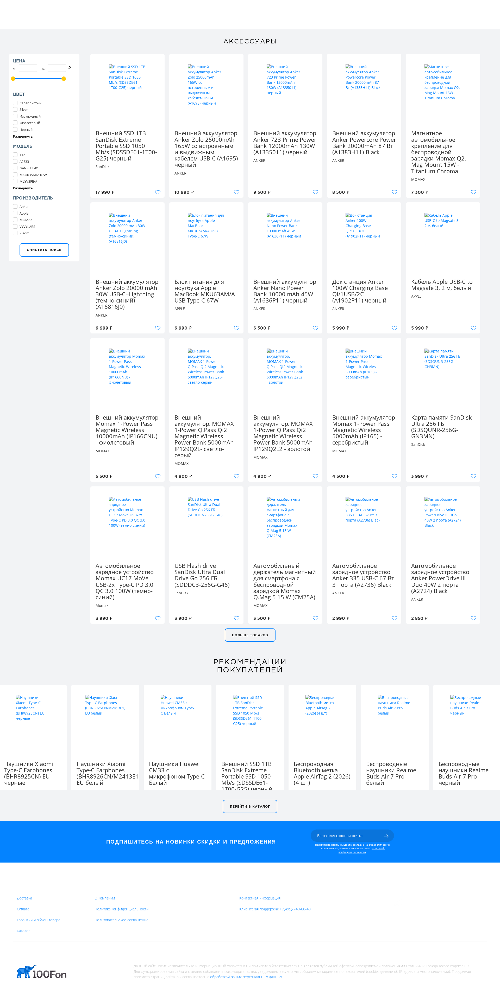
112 (22, 154)
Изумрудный (30, 116)
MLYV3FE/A (28, 181)
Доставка (24, 898)
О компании (105, 898)
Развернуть (23, 136)
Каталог (23, 930)
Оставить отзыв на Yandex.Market (437, 901)
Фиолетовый (30, 122)
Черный (26, 129)
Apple (24, 213)
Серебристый (30, 103)
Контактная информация (259, 898)
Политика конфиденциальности (121, 908)
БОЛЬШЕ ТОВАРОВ (250, 635)
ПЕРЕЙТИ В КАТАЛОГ (250, 806)
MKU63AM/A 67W (33, 174)
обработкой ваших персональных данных (246, 976)
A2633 (24, 161)
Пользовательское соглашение (121, 919)
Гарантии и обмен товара (38, 919)
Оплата (23, 908)
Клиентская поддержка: (275, 908)
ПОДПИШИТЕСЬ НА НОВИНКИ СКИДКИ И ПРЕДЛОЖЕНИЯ (191, 842)
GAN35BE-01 (29, 168)
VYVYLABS (27, 226)
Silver (24, 109)
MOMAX (26, 219)
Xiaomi (25, 233)
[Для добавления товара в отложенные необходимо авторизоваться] (158, 192)
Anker (24, 206)
